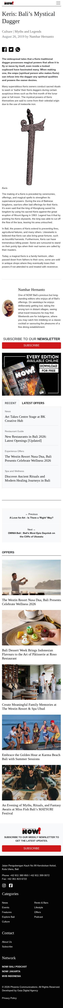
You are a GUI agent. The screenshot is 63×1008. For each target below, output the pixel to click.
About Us (7, 941)
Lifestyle (38, 907)
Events (5, 907)
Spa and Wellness (14, 471)
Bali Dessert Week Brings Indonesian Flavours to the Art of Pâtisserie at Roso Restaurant (29, 654)
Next (31, 529)
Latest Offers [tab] (33, 403)
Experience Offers (14, 451)
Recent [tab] (10, 403)
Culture (7, 31)
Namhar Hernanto (41, 36)
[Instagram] (4, 885)
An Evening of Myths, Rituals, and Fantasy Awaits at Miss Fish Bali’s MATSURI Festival (31, 809)
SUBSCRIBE (31, 848)
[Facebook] (11, 885)
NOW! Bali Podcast (14, 966)
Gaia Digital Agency (27, 990)
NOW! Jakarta (11, 971)
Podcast (38, 917)
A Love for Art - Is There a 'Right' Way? (31, 517)
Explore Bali (8, 917)
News (8, 411)
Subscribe (7, 946)
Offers (37, 912)
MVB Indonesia (11, 976)
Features (7, 912)
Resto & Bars (41, 902)
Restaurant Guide (14, 431)
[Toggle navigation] (58, 3)
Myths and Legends (28, 31)
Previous (31, 514)
